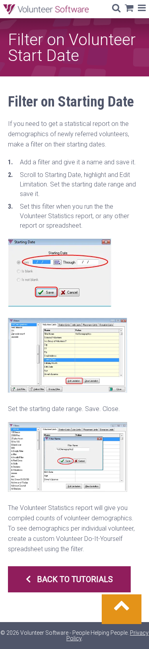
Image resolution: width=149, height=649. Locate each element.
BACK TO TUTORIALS (75, 579)
